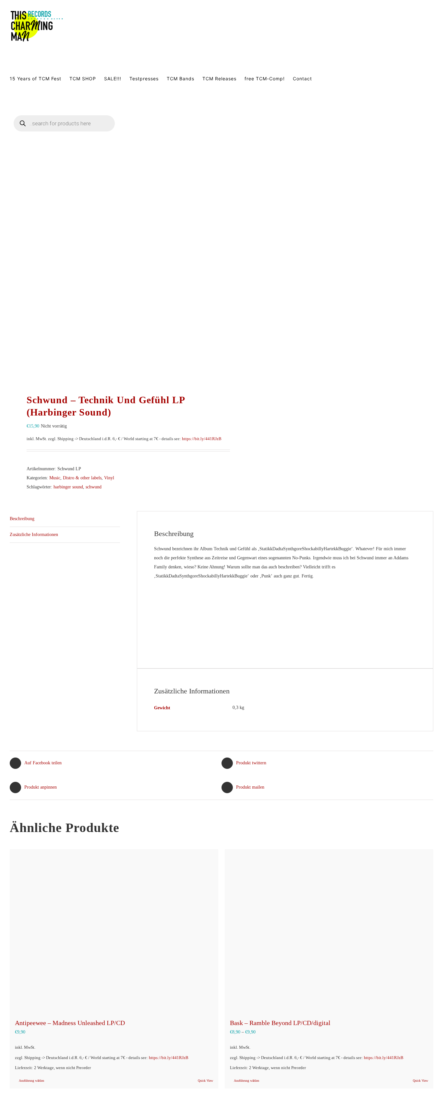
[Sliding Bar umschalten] (144, 131)
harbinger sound (68, 487)
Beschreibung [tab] (22, 518)
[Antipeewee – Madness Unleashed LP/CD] (114, 930)
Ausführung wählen (31, 1080)
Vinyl (109, 477)
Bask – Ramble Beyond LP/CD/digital (280, 1022)
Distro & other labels (82, 477)
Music (54, 477)
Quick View (205, 1080)
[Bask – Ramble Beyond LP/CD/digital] (329, 930)
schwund (94, 487)
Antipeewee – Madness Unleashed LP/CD (70, 1022)
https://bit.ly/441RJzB (202, 439)
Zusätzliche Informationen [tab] (34, 534)
